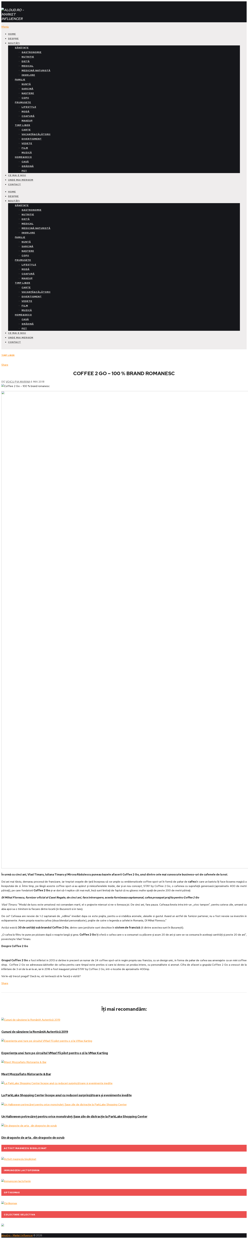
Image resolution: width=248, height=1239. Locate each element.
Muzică (27, 152)
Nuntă (26, 84)
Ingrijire (28, 75)
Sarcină (27, 88)
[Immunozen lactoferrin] (16, 1181)
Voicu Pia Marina (18, 381)
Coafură (28, 116)
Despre (13, 38)
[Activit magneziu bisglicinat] (18, 1159)
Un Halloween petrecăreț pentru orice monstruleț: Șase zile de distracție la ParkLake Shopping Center (74, 1116)
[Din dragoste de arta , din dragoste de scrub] (124, 1126)
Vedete (27, 143)
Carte (26, 129)
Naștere (28, 93)
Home (12, 34)
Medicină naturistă (36, 70)
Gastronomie (32, 52)
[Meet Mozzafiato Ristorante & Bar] (124, 1062)
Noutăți (14, 43)
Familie (20, 79)
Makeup (27, 120)
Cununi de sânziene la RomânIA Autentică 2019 (34, 1032)
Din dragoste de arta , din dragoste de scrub (32, 1138)
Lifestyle (29, 107)
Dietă (26, 61)
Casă (25, 161)
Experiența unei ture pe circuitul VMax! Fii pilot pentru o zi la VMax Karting (54, 1053)
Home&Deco (23, 157)
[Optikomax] (9, 1203)
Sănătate (22, 47)
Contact (14, 184)
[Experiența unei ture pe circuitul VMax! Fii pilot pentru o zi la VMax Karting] (124, 1041)
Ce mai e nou (17, 175)
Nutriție (28, 56)
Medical (28, 65)
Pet (24, 170)
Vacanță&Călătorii (36, 134)
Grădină (28, 166)
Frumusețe (23, 102)
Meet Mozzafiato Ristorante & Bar (26, 1074)
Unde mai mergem (20, 179)
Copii (25, 97)
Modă (26, 111)
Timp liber (22, 125)
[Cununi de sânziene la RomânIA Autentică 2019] (124, 1020)
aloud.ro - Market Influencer (17, 1235)
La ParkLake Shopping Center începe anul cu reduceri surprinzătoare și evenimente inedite (66, 1095)
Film (25, 148)
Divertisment (32, 138)
